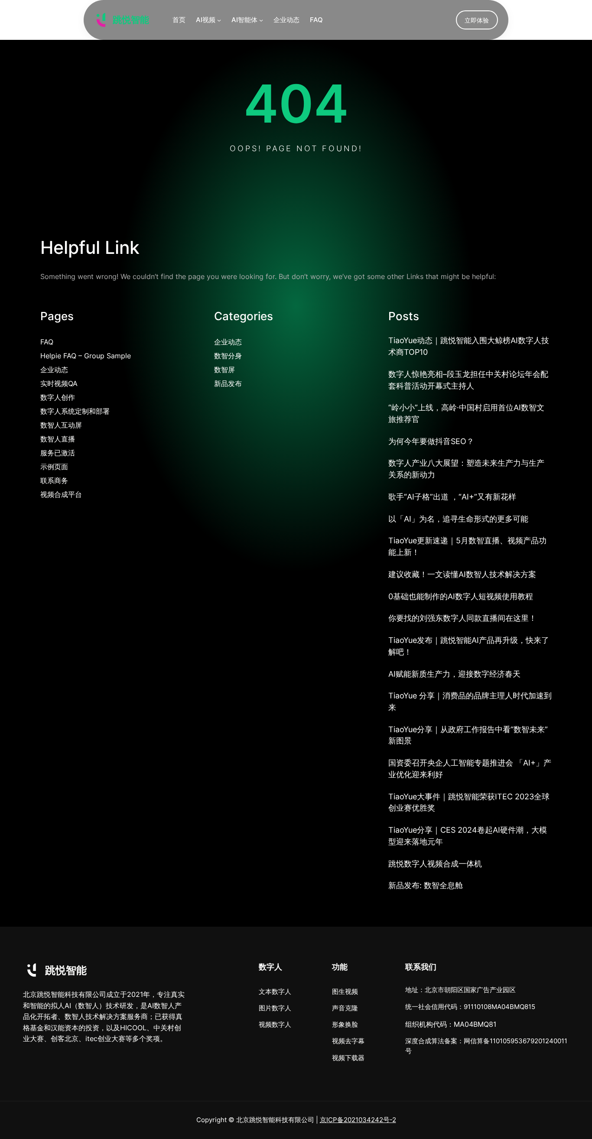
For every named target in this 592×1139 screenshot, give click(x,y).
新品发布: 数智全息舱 (425, 885)
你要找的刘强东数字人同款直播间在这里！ (462, 618)
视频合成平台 (61, 494)
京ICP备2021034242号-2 (358, 1120)
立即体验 (477, 20)
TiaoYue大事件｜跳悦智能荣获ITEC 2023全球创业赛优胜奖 (469, 802)
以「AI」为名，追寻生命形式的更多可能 (458, 518)
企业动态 (54, 369)
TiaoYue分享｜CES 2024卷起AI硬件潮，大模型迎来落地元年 (467, 835)
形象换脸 (345, 1024)
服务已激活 (57, 452)
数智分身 (228, 355)
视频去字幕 (348, 1041)
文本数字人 (275, 991)
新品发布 (228, 383)
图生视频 (345, 991)
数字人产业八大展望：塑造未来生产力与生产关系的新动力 (466, 468)
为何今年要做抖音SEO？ (431, 441)
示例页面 (54, 466)
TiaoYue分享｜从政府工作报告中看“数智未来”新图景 (468, 735)
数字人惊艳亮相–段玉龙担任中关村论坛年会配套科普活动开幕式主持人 (468, 380)
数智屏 (224, 369)
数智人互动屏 (61, 425)
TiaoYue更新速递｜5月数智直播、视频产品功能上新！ (467, 546)
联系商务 (54, 480)
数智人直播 (57, 439)
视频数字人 (275, 1024)
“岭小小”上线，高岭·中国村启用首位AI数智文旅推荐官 (466, 413)
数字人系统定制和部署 (75, 411)
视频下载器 (348, 1058)
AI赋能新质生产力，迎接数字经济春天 (454, 673)
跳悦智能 (131, 19)
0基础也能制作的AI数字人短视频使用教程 (460, 596)
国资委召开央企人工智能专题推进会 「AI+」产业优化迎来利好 (469, 768)
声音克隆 (345, 1008)
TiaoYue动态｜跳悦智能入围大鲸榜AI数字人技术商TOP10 (468, 346)
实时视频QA (59, 383)
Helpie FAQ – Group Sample (85, 355)
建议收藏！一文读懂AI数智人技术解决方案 (462, 574)
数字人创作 (57, 397)
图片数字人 (275, 1008)
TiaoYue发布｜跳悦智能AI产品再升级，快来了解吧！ (468, 646)
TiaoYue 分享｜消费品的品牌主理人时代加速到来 (470, 701)
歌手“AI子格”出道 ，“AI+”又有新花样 (452, 496)
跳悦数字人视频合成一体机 (435, 863)
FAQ (46, 341)
